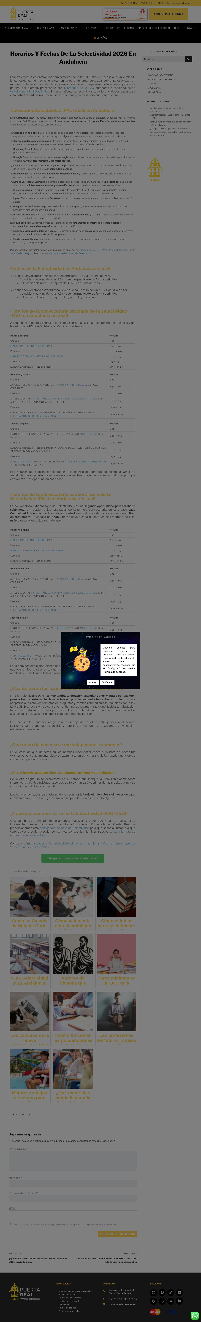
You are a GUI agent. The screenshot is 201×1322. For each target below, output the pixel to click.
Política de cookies (114, 672)
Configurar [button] (107, 682)
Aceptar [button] (93, 682)
